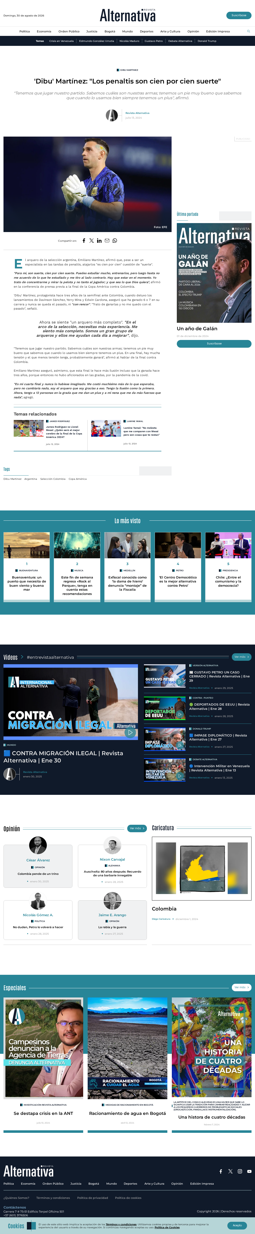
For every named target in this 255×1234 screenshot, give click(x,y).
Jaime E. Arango (112, 915)
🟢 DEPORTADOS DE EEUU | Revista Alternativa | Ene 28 (219, 707)
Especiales (14, 987)
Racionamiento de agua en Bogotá (127, 1113)
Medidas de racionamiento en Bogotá (129, 1105)
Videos (10, 656)
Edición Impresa (218, 31)
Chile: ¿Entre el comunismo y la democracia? (228, 581)
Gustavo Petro (154, 40)
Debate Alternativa (180, 40)
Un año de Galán (197, 328)
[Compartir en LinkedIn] (99, 241)
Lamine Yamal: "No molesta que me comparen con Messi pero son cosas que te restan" (142, 431)
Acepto (237, 1225)
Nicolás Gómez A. (38, 915)
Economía (44, 31)
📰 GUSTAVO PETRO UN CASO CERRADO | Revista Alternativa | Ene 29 (219, 676)
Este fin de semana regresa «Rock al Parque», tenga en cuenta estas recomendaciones (77, 586)
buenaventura (28, 570)
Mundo (127, 31)
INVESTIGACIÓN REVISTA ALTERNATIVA (45, 1105)
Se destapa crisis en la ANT (43, 1113)
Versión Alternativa (205, 665)
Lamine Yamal (135, 421)
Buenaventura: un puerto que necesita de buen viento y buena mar (26, 584)
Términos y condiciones (53, 1198)
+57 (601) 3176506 (15, 1215)
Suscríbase (239, 15)
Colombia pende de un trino (38, 874)
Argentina (30, 478)
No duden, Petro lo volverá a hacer (38, 927)
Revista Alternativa (137, 112)
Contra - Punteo (203, 698)
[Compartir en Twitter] (91, 241)
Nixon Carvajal (112, 859)
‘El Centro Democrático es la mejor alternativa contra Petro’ (178, 581)
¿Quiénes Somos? (16, 1198)
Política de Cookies (167, 1227)
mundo (11, 745)
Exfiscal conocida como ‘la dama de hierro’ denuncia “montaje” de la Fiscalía (127, 584)
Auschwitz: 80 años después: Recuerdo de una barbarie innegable (112, 873)
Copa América (78, 478)
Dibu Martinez (129, 70)
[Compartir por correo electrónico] (107, 241)
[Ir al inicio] (127, 15)
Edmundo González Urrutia (96, 40)
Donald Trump (207, 40)
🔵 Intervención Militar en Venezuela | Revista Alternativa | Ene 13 (219, 768)
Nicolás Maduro (129, 40)
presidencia (230, 570)
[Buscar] (249, 31)
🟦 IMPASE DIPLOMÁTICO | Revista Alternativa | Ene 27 (218, 737)
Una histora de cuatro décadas (211, 1117)
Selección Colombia (52, 478)
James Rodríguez (60, 421)
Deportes (146, 31)
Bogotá (110, 31)
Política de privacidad (92, 1198)
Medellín (129, 570)
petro (180, 570)
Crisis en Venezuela (61, 40)
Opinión (193, 31)
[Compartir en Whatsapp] (115, 241)
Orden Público (69, 31)
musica (78, 570)
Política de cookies (128, 1198)
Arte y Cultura (170, 31)
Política (24, 31)
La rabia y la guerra (112, 927)
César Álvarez (38, 860)
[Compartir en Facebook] (84, 241)
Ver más (240, 656)
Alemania (114, 865)
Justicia (91, 31)
